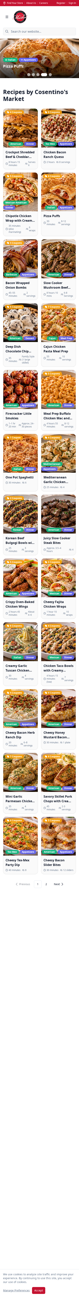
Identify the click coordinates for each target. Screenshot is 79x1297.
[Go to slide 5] (50, 74)
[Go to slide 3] (38, 74)
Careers (43, 3)
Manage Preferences (16, 1290)
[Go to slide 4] (44, 74)
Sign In (72, 3)
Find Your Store (15, 3)
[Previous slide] (5, 59)
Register (61, 3)
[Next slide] (73, 59)
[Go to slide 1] (28, 74)
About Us (31, 3)
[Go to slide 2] (33, 74)
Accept (38, 1290)
